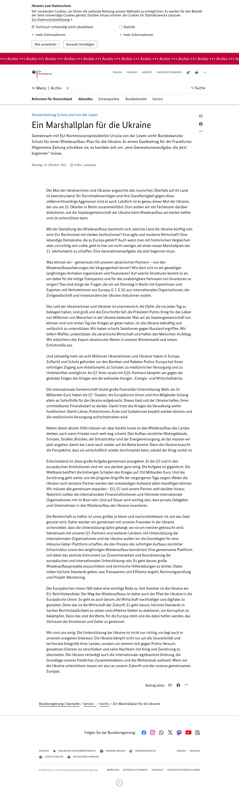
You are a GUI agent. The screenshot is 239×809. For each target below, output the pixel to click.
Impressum (113, 770)
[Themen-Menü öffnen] (67, 88)
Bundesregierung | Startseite (59, 704)
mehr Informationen (51, 35)
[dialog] (119, 26)
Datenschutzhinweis (169, 72)
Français (132, 72)
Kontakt (147, 72)
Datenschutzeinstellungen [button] (183, 770)
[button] (205, 72)
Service (159, 99)
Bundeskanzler (136, 99)
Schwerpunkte (109, 99)
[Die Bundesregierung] (42, 75)
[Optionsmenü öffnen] (201, 132)
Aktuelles (85, 99)
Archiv (104, 704)
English (117, 72)
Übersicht (157, 770)
